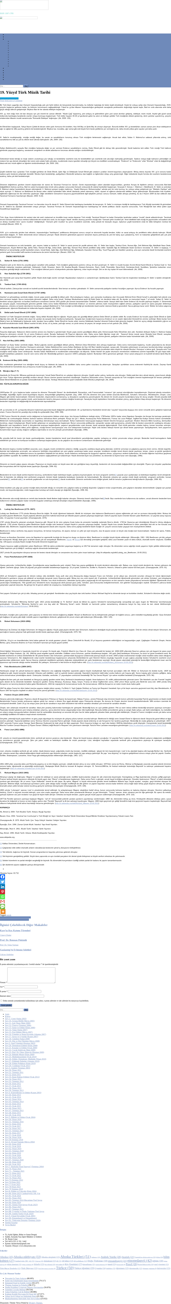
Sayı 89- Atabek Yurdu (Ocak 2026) (19, 1214)
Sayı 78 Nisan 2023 (13, 1187)
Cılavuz (39, 1261)
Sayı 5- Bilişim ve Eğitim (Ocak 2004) (20, 1117)
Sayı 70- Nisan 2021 (13, 1169)
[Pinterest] (2, 891)
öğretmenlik (135, 1268)
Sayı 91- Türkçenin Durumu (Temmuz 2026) (23, 1220)
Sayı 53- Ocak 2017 (13, 1126)
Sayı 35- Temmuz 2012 (14, 1081)
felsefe (39, 1264)
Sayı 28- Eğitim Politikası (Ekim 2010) (20, 1063)
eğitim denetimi (14, 1264)
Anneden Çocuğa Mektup (15, 1290)
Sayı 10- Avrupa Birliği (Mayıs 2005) (20, 1021)
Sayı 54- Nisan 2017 (13, 1128)
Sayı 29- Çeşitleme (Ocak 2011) (17, 1066)
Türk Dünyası (29, 1268)
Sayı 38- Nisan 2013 (13, 1088)
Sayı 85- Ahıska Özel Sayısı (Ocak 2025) (21, 1205)
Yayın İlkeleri (10, 73)
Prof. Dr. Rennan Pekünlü (13, 940)
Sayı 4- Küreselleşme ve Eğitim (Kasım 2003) (23, 1093)
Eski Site (8, 77)
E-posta (4, 991)
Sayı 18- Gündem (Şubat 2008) (17, 1039)
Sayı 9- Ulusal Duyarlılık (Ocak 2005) (20, 1216)
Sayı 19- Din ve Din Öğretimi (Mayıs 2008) (22, 1041)
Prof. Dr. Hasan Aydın (19, 55)
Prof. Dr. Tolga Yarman (19, 66)
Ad (2, 987)
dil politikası (80, 1261)
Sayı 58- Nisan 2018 (13, 1137)
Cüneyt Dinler (5, 935)
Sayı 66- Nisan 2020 (13, 1158)
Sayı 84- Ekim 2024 (13, 1202)
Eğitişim (8, 37)
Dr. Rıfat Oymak (16, 64)
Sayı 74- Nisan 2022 (13, 1178)
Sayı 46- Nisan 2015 (13, 1108)
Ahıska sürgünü (51, 1257)
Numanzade (120, 1264)
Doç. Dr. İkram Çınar (18, 41)
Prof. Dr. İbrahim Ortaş (19, 48)
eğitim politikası (27, 1264)
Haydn (69, 540)
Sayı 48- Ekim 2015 (13, 1113)
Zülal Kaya (14, 52)
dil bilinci (67, 1261)
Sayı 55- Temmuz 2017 (14, 1131)
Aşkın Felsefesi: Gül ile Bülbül (17, 1292)
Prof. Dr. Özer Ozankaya (20, 50)
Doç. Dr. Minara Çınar (19, 46)
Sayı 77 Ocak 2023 (12, 1184)
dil (59, 1261)
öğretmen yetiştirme (150, 1268)
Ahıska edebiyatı (27, 1256)
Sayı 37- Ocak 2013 (13, 1086)
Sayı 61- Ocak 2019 (13, 1146)
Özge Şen (4, 101)
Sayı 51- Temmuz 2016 (14, 1122)
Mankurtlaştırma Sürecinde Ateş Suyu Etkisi (22, 1299)
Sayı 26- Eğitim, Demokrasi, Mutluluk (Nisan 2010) (25, 1059)
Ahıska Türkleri (75, 1257)
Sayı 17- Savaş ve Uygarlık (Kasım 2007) (21, 1037)
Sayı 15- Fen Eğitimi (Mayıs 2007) (19, 1032)
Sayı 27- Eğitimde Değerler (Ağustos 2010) (22, 1061)
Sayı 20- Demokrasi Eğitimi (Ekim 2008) (21, 1045)
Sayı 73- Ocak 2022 (13, 1175)
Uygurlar (100, 1268)
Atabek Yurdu (111, 1256)
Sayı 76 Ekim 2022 (12, 1182)
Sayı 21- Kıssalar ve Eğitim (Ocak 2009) (21, 1048)
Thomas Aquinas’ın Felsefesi (16, 1285)
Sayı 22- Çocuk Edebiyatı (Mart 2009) (20, 1050)
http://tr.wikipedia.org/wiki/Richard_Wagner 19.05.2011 (77, 803)
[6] (104, 498)
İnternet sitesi (5, 996)
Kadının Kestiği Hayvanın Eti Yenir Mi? (21, 1294)
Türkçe (65, 1268)
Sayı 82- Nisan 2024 (13, 1198)
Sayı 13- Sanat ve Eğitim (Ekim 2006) (20, 1028)
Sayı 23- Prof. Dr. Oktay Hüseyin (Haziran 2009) (24, 1052)
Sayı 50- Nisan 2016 (13, 1119)
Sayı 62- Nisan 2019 (13, 1149)
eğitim (158, 1261)
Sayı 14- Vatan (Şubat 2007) (16, 1030)
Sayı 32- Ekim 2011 (13, 1075)
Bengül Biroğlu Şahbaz (19, 59)
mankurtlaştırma (101, 1264)
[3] (9, 479)
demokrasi (50, 1261)
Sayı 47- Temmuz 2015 (14, 1110)
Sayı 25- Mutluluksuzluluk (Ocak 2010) (21, 1057)
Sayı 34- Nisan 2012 (13, 1079)
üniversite (163, 1268)
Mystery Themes (35, 1303)
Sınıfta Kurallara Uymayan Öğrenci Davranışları (24, 1287)
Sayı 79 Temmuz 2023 (14, 1189)
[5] (59, 479)
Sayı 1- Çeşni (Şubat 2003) (15, 1019)
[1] (1, 844)
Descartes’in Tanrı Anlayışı (15, 1278)
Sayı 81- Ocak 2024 (13, 1196)
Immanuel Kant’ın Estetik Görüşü (18, 1283)
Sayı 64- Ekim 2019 (13, 1153)
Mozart (77, 540)
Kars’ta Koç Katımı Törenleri (15, 930)
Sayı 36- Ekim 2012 (13, 1084)
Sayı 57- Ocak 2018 (13, 1135)
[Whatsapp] (2, 896)
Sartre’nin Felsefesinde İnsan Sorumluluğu (22, 1281)
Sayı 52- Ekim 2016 (13, 1124)
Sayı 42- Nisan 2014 (13, 1099)
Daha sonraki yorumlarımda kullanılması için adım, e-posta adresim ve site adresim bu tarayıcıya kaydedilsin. (46, 1001)
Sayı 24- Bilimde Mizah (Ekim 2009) (19, 1054)
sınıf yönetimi (161, 1264)
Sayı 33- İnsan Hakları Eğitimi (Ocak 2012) (22, 1077)
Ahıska (8, 70)
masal (112, 1264)
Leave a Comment (15, 101)
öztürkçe (111, 1268)
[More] (3, 911)
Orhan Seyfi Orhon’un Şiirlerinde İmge (20, 1296)
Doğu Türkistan (98, 1261)
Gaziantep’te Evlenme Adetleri (15, 949)
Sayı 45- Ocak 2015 (13, 1106)
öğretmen (122, 1268)
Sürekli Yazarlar (11, 39)
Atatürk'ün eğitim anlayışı (145, 1257)
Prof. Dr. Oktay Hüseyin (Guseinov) (24, 61)
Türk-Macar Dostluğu (10, 1268)
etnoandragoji (117, 1260)
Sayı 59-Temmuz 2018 (14, 1140)
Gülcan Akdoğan (7, 954)
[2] (116, 475)
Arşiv (7, 68)
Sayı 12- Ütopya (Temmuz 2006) (18, 1025)
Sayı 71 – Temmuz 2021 (14, 1171)
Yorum (3, 982)
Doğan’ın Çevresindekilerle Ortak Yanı (15, 917)
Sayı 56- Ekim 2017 (13, 1133)
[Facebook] (2, 876)
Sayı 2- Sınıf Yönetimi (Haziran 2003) (20, 1043)
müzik (8, 915)
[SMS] (2, 906)
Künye (7, 75)
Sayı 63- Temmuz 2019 (14, 1151)
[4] (22, 479)
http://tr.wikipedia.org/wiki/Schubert (14, 606)
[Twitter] (2, 881)
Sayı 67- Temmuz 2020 (14, 1160)
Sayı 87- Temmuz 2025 (14, 1209)
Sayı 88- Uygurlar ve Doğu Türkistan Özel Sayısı (24, 1211)
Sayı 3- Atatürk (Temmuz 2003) (17, 1068)
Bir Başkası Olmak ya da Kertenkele (14, 920)
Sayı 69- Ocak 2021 (13, 1164)
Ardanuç (95, 1257)
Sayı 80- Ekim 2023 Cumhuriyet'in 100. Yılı (22, 1193)
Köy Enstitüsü (73, 1264)
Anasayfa (9, 34)
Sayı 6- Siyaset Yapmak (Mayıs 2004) (20, 1142)
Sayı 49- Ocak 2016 (13, 1115)
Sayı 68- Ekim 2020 (13, 1162)
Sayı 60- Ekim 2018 (13, 1144)
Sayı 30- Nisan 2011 (13, 1070)
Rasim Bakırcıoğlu (17, 43)
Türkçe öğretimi (84, 1268)
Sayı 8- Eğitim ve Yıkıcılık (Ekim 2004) (21, 1191)
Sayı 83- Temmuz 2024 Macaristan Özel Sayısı (23, 1200)
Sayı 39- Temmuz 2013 (9, 98)
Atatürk (128, 1257)
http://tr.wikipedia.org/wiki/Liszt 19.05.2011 (27, 768)
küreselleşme (89, 1264)
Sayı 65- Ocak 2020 (13, 1155)
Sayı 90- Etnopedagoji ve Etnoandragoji (21, 1218)
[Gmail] (2, 901)
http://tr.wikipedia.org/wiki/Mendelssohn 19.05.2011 (76, 690)
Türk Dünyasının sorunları (47, 1268)
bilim (159, 1257)
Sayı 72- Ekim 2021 (13, 1173)
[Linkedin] (2, 886)
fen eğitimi (50, 1264)
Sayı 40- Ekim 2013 (13, 1095)
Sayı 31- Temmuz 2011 (14, 1072)
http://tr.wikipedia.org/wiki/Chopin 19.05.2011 (147, 725)
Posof (131, 1264)
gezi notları (60, 1264)
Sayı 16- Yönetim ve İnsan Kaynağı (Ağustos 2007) (25, 1034)
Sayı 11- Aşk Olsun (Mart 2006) (17, 1023)
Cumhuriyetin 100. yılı (24, 1261)
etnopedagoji (139, 1260)
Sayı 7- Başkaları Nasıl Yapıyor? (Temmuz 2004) (24, 1167)
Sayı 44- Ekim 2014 (13, 1104)
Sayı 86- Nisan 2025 (13, 1207)
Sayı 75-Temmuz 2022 (14, 1180)
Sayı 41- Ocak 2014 (13, 1097)
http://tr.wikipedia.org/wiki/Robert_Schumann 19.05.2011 (110, 662)
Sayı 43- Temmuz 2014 (14, 1102)
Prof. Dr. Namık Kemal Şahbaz (22, 57)
